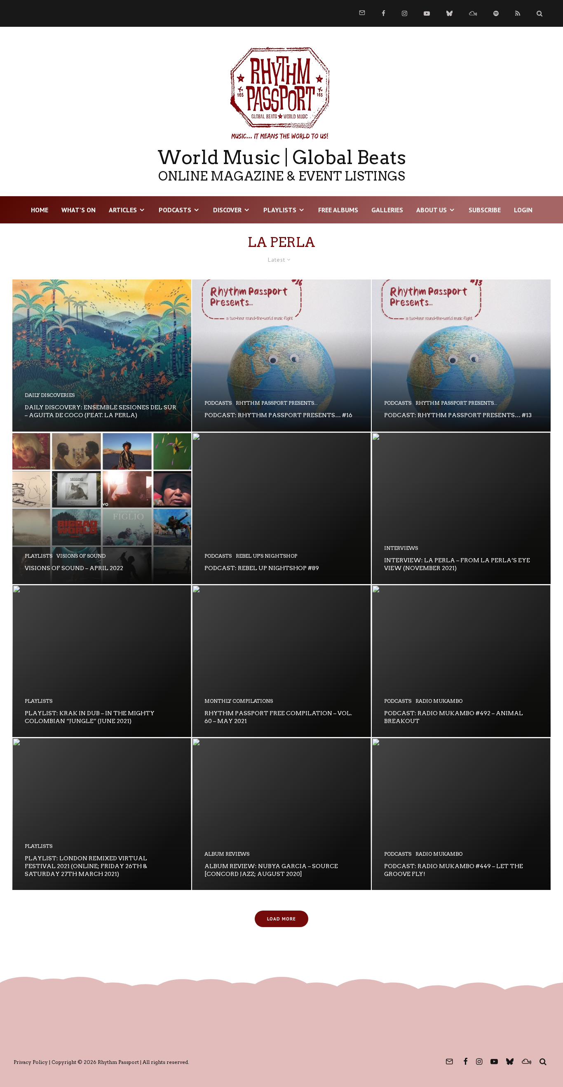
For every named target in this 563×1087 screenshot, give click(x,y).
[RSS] (517, 13)
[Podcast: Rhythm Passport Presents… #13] (461, 355)
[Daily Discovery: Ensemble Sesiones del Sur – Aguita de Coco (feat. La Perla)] (101, 355)
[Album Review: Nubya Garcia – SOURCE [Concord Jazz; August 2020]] (281, 814)
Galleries (387, 210)
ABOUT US (431, 210)
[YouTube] (426, 13)
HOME (39, 210)
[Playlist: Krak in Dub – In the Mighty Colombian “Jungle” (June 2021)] (101, 661)
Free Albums (338, 210)
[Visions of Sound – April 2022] (101, 508)
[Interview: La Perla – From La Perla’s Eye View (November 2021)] (461, 508)
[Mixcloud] (473, 13)
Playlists (279, 210)
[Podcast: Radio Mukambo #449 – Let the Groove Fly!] (461, 814)
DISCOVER (227, 210)
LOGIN (523, 210)
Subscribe (485, 210)
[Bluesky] (449, 13)
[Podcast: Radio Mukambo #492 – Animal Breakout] (461, 661)
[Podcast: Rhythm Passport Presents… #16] (281, 355)
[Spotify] (496, 13)
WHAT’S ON (78, 210)
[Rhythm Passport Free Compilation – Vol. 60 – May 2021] (281, 661)
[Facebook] (383, 13)
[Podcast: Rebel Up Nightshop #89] (281, 508)
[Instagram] (404, 13)
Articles (123, 210)
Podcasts (175, 210)
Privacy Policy (31, 1062)
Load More (281, 919)
